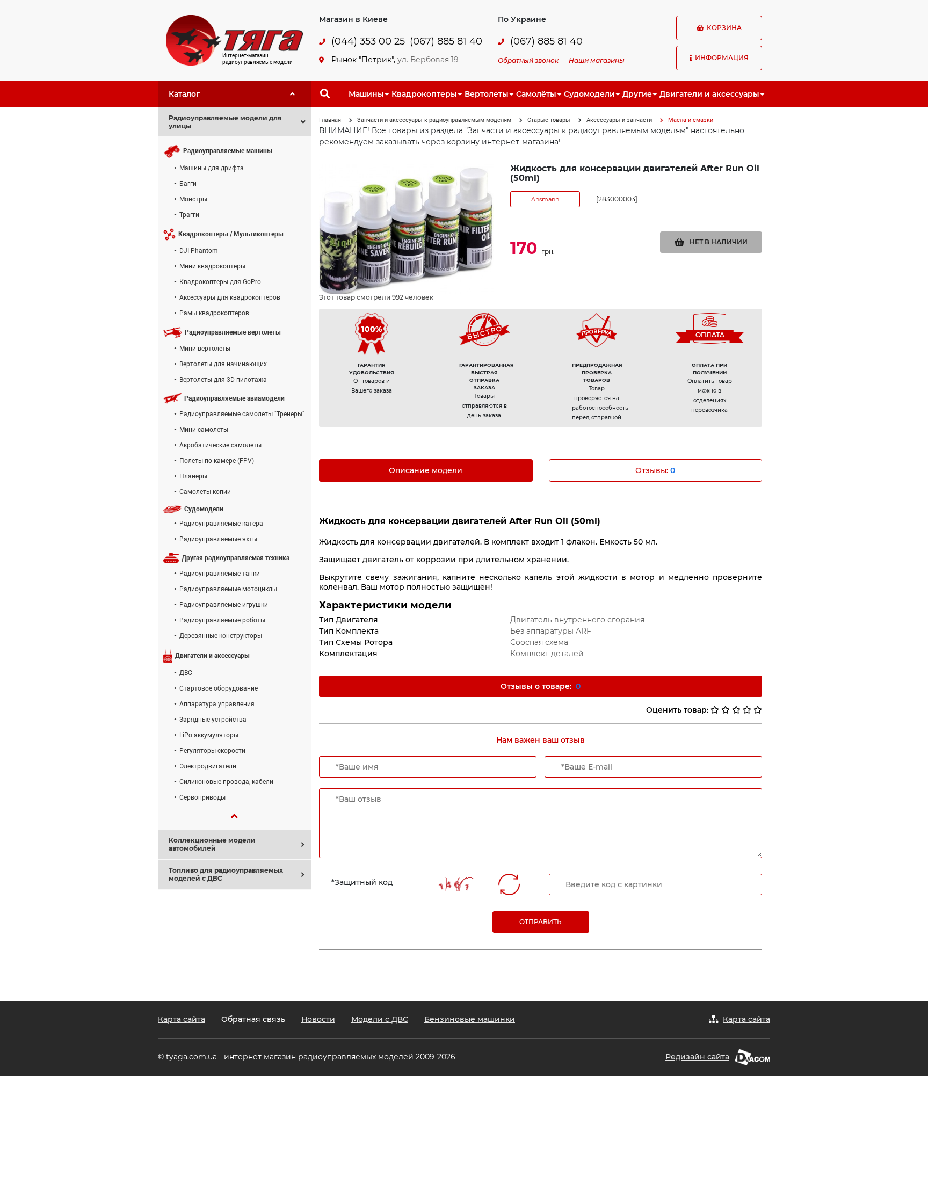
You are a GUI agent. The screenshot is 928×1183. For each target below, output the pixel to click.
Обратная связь (253, 1019)
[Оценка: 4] (747, 710)
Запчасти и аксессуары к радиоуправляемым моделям (434, 120)
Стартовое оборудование (218, 688)
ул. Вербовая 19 (428, 59)
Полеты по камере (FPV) (216, 461)
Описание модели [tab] (425, 470)
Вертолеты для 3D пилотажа (223, 379)
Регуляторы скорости (212, 750)
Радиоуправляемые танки (219, 573)
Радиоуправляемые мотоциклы (228, 589)
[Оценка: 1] (715, 710)
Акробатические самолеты (220, 445)
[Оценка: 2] (725, 710)
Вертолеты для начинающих (223, 364)
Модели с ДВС (379, 1019)
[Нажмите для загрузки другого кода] (453, 884)
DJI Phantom (198, 251)
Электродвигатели (207, 766)
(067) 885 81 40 (446, 42)
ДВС (185, 673)
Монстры (193, 199)
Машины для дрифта (211, 168)
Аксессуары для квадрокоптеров (229, 297)
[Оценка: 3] (736, 710)
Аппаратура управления (217, 704)
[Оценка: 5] (757, 710)
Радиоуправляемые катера (221, 523)
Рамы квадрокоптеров (214, 313)
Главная (330, 120)
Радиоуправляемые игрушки (223, 604)
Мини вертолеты (204, 348)
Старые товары (548, 120)
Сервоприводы (202, 797)
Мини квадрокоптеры (212, 266)
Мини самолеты (203, 429)
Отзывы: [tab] (655, 470)
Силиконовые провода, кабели (226, 782)
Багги (188, 183)
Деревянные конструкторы (220, 636)
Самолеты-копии (205, 492)
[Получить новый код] (509, 884)
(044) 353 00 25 (368, 42)
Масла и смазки (690, 120)
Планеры (193, 476)
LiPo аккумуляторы (208, 735)
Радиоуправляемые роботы (222, 620)
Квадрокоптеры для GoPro (220, 282)
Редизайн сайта (697, 1057)
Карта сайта (181, 1019)
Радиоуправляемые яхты (218, 539)
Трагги (189, 215)
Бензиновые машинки (469, 1019)
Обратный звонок (528, 60)
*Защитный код (362, 882)
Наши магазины (597, 60)
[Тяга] (234, 40)
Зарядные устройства (213, 719)
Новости (318, 1019)
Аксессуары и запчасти (619, 120)
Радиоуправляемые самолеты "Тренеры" (242, 414)
